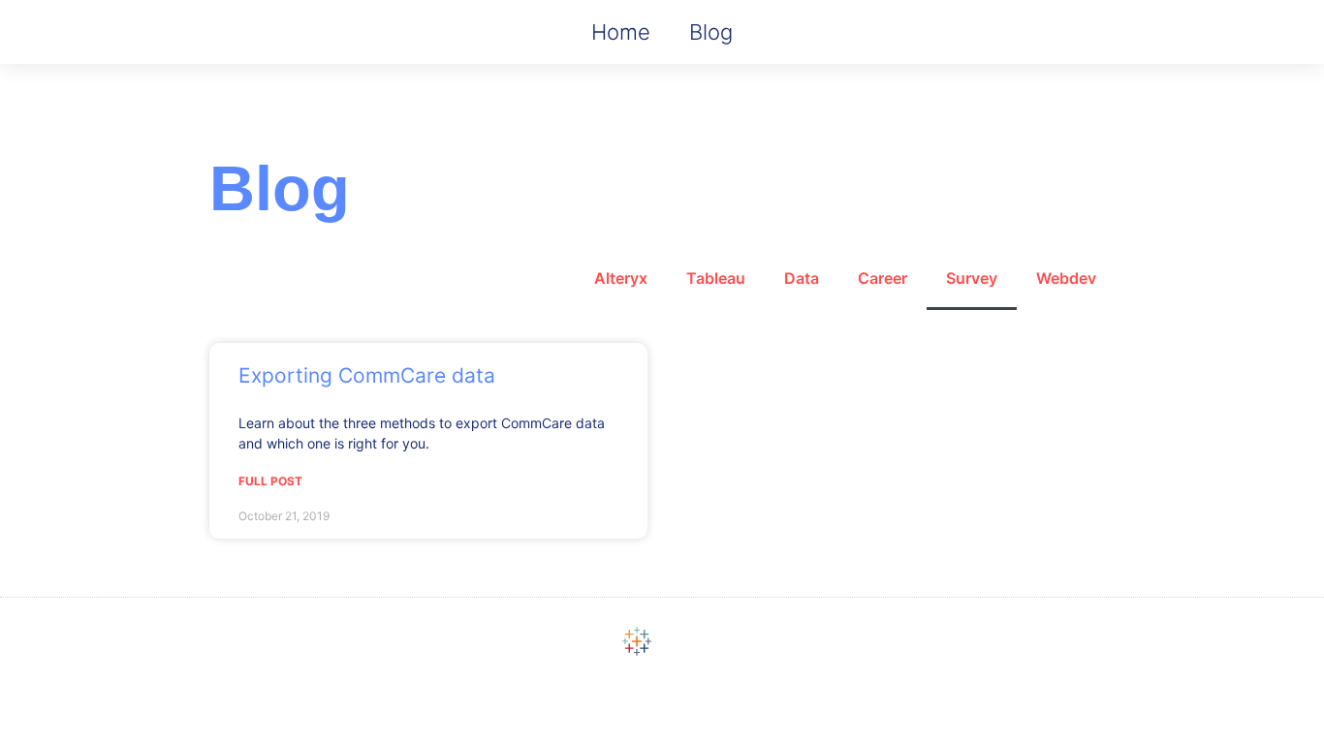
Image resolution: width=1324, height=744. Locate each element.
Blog (711, 32)
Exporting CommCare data (366, 375)
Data (801, 278)
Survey (971, 278)
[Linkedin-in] (687, 641)
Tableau (715, 278)
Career (882, 278)
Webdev (1066, 278)
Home (620, 32)
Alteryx (620, 278)
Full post (270, 481)
